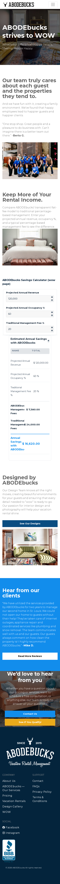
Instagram (12, 832)
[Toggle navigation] (52, 4)
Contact (38, 780)
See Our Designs (30, 523)
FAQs (36, 786)
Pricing (7, 795)
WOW (6, 811)
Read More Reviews (30, 656)
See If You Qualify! (30, 722)
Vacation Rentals (14, 801)
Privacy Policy (42, 791)
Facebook (12, 827)
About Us (8, 780)
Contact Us (30, 713)
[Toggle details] (48, 341)
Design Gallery (12, 806)
